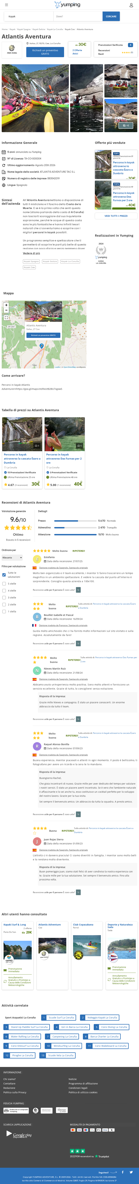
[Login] (131, 5)
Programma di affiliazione (83, 1083)
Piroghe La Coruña (22, 1055)
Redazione (9, 1088)
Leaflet (57, 367)
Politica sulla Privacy (14, 1092)
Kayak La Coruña (70, 261)
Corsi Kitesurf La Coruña (25, 1045)
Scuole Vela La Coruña (60, 1055)
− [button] (6, 310)
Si (78, 589)
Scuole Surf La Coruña (61, 1017)
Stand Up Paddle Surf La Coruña (29, 1027)
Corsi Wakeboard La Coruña (110, 1045)
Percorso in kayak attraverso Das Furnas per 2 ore (64, 458)
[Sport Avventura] (67, 4)
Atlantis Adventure (49, 924)
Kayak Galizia (50, 261)
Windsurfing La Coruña (67, 1045)
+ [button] (6, 305)
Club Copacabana (83, 924)
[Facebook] (122, 1173)
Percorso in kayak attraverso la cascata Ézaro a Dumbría (22, 458)
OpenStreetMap (69, 367)
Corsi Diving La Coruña (114, 1027)
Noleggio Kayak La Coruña (102, 1017)
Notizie (73, 1079)
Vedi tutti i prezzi (116, 215)
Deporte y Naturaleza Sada (120, 926)
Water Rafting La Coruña (25, 1036)
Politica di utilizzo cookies (83, 1092)
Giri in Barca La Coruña (74, 1027)
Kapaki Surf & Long (15, 924)
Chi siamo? (9, 1079)
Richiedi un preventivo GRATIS (45, 52)
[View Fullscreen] (6, 317)
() (132, 52)
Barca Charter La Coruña (104, 1036)
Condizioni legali (78, 1088)
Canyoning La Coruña (65, 1036)
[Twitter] (131, 1173)
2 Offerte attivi (77, 52)
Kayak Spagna (31, 261)
